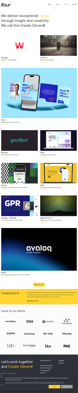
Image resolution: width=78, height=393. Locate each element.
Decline (67, 386)
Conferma (43, 58)
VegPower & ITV (45, 218)
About (58, 4)
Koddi (42, 153)
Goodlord (4, 153)
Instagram (61, 361)
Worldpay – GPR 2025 (8, 218)
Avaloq (3, 273)
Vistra (3, 120)
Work (49, 4)
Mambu (3, 185)
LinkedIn (61, 363)
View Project (5, 62)
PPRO (42, 185)
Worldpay (4, 58)
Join (66, 4)
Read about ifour (32, 301)
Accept (54, 386)
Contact (74, 4)
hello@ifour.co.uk (45, 361)
